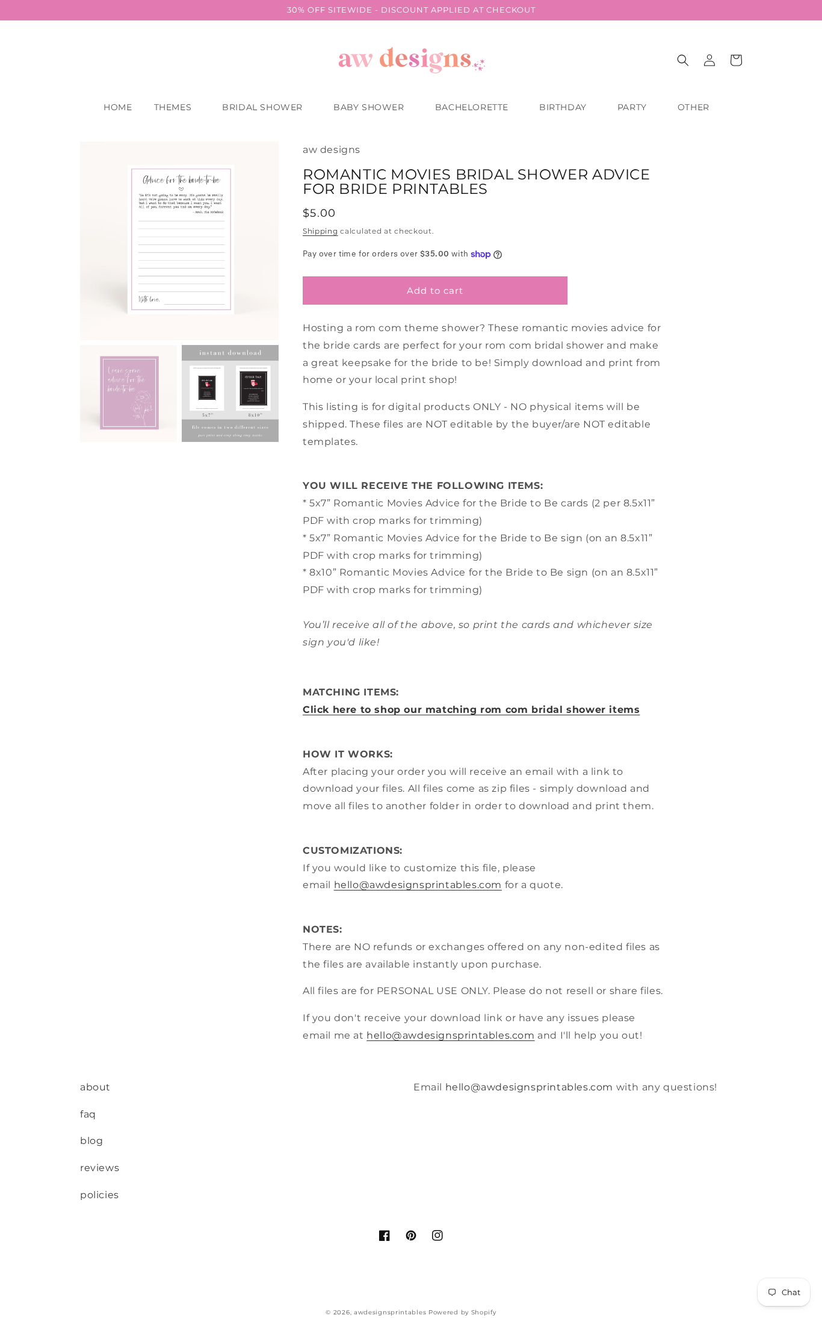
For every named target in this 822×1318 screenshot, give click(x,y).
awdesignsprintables (390, 1312)
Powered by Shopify (462, 1312)
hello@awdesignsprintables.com (418, 885)
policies (99, 1195)
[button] (177, 107)
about (95, 1087)
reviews (99, 1167)
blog (91, 1140)
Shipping (320, 230)
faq (88, 1114)
